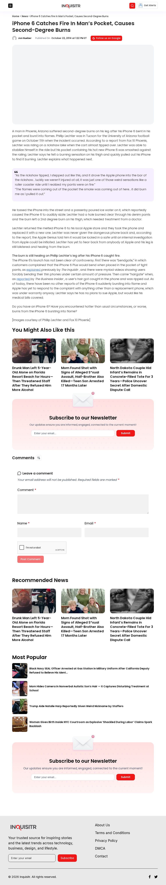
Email (90, 523)
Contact (101, 856)
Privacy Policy (106, 841)
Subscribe (67, 858)
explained (33, 270)
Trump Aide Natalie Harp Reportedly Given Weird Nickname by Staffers (76, 706)
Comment (26, 490)
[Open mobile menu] (10, 6)
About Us (102, 825)
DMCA (100, 848)
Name (23, 523)
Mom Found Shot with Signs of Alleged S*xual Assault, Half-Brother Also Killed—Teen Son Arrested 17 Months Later (82, 377)
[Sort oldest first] (39, 458)
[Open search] (132, 6)
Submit (125, 433)
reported (23, 279)
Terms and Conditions (112, 833)
